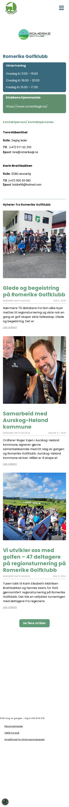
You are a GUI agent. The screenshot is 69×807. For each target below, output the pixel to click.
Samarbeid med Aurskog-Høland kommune (25, 420)
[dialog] (5, 802)
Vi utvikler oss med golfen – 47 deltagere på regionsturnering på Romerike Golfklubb (34, 560)
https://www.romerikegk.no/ (26, 106)
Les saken (10, 327)
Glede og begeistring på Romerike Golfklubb (34, 291)
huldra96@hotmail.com (26, 184)
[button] (61, 8)
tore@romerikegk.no (25, 152)
